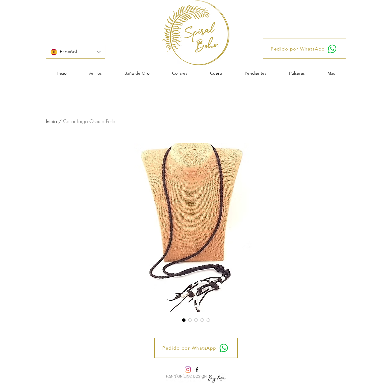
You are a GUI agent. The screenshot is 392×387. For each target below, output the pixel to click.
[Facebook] (197, 369)
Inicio (51, 121)
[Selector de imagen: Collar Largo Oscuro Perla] (184, 320)
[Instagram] (188, 369)
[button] (95, 73)
